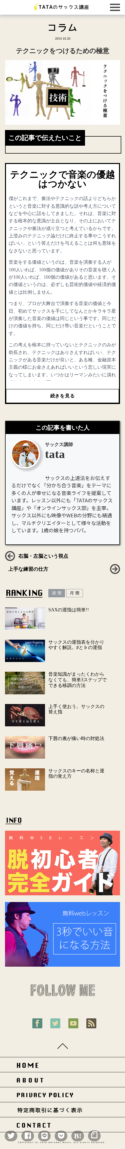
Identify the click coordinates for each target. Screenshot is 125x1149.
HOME (62, 1066)
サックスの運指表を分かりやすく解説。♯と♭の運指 (76, 645)
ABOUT (62, 1081)
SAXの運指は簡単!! (68, 609)
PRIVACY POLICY (62, 1096)
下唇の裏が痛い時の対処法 (76, 738)
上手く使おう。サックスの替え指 (76, 709)
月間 (74, 593)
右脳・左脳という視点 (43, 556)
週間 (56, 593)
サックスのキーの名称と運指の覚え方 (76, 773)
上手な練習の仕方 (28, 569)
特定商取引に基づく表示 (62, 1111)
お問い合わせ (62, 1126)
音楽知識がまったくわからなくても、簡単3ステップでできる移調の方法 (77, 680)
